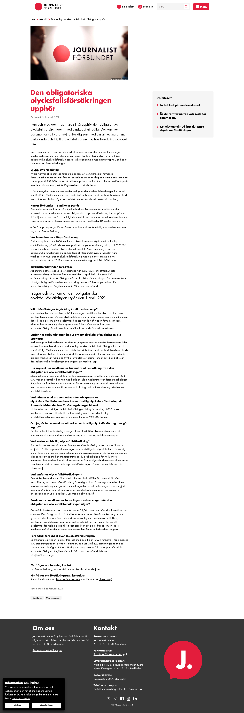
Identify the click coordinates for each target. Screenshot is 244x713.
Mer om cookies (21, 698)
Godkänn (46, 705)
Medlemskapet (53, 597)
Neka (17, 705)
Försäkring (37, 597)
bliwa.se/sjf (36, 468)
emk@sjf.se (94, 569)
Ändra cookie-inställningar (47, 650)
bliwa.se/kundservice (68, 579)
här (140, 689)
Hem (32, 19)
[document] (33, 694)
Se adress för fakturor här (108, 654)
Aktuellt (43, 19)
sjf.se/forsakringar (44, 555)
